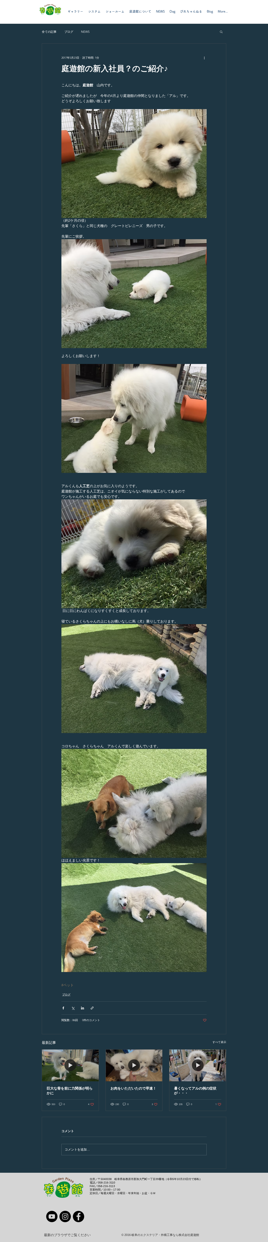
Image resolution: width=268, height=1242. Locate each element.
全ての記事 (49, 32)
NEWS (85, 32)
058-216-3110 (106, 1182)
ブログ (68, 32)
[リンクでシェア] (92, 1008)
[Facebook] (78, 1216)
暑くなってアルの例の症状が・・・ (195, 1090)
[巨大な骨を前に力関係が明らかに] (70, 1065)
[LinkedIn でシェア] (82, 1008)
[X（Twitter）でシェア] (73, 1008)
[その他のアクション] (204, 57)
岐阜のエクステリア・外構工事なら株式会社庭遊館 (165, 1235)
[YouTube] (51, 1216)
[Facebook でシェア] (63, 1008)
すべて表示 (219, 1042)
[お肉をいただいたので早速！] (134, 1065)
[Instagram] (65, 1216)
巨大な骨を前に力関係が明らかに (70, 1090)
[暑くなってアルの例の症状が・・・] (197, 1065)
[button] (221, 31)
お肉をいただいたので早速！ (133, 1088)
